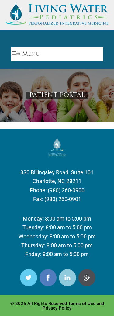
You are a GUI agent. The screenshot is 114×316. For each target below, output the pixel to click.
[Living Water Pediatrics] (57, 21)
